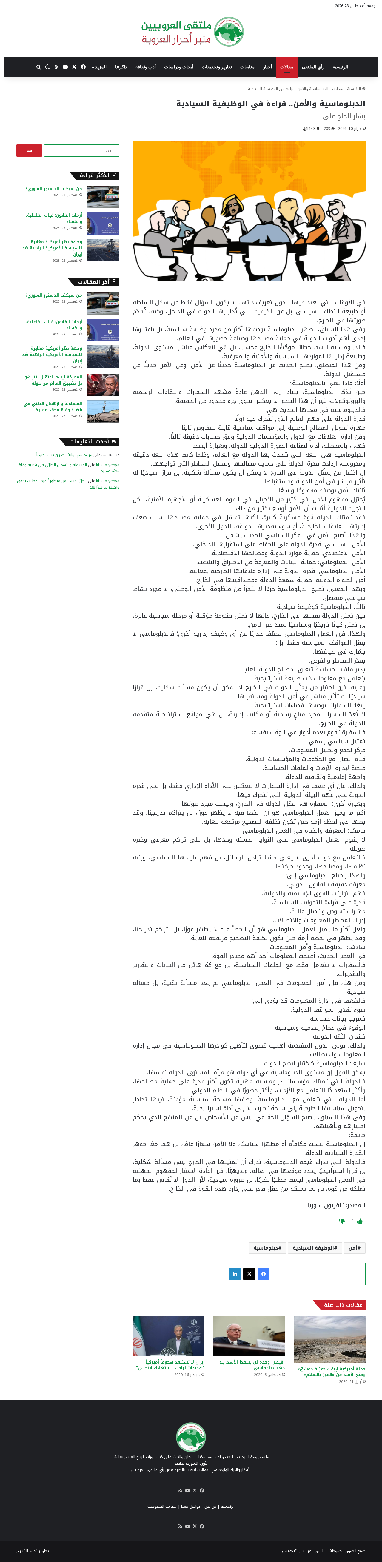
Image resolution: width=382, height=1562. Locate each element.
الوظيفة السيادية (313, 1248)
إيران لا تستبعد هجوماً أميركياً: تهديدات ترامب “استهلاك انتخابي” (170, 1365)
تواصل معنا (190, 1506)
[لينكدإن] (235, 1274)
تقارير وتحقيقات (217, 66)
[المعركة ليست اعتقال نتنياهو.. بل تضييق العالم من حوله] (103, 385)
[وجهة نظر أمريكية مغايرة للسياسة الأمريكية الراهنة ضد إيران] (103, 250)
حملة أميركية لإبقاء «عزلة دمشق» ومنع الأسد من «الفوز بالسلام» (331, 1372)
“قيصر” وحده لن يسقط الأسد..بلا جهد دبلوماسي (252, 1365)
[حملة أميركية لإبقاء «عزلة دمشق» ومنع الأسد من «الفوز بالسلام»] (330, 1339)
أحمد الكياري (26, 1551)
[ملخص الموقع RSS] (180, 1490)
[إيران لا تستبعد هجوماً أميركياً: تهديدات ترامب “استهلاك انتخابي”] (168, 1336)
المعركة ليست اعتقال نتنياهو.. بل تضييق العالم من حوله (52, 380)
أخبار (267, 66)
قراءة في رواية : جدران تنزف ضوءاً (64, 455)
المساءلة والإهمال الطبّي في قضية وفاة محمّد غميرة (53, 407)
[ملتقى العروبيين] (191, 32)
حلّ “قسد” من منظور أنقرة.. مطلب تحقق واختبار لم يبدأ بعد (68, 484)
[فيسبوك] (263, 1274)
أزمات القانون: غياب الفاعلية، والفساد (54, 218)
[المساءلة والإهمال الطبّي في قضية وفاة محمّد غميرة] (103, 411)
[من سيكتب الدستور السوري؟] (103, 197)
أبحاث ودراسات (178, 66)
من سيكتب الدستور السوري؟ (53, 189)
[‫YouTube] (187, 1490)
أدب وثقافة (145, 66)
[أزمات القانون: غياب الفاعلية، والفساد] (103, 223)
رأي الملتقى (313, 66)
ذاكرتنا (121, 66)
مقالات (286, 66)
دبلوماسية (266, 1248)
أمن (353, 1248)
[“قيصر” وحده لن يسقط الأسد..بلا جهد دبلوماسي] (249, 1336)
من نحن (210, 1506)
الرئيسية (340, 66)
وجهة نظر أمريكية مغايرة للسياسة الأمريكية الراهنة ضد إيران (52, 248)
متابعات (247, 66)
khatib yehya (107, 465)
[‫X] (249, 1274)
